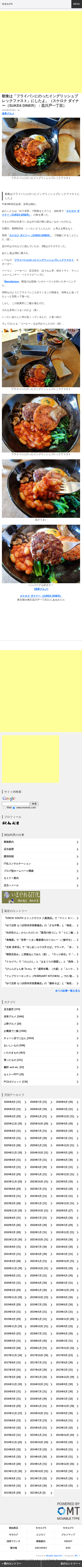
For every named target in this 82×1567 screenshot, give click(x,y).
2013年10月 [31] (39, 1471)
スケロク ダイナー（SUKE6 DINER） (30, 235)
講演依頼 (9, 856)
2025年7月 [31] (38, 1130)
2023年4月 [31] (38, 1196)
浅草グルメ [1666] (14, 1016)
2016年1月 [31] (38, 1406)
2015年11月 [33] (13, 1413)
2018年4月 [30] (38, 1340)
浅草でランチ (13, 1541)
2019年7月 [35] (38, 1304)
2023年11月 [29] (13, 1181)
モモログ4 (7, 4)
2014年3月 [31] (64, 1456)
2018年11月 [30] (13, 1326)
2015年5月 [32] (12, 1427)
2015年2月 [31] (12, 1435)
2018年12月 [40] (65, 1319)
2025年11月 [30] (13, 1123)
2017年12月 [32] (65, 1348)
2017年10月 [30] (39, 1355)
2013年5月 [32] (12, 1485)
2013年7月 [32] (38, 1478)
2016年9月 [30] (64, 1384)
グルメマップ (68, 1534)
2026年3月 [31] (64, 1109)
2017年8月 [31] (12, 1362)
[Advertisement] (41, 52)
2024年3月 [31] (64, 1167)
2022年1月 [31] (38, 1232)
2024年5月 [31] (12, 1167)
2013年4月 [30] (38, 1485)
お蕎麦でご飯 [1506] (15, 1031)
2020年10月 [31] (39, 1268)
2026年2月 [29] (12, 1116)
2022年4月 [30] (38, 1225)
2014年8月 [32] (12, 1449)
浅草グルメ (8, 113)
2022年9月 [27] (64, 1210)
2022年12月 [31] (65, 1203)
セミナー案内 (11, 878)
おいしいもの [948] (14, 1045)
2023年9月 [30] (64, 1181)
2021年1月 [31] (38, 1261)
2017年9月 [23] (64, 1355)
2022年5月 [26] (12, 1225)
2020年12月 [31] (65, 1261)
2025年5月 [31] (12, 1138)
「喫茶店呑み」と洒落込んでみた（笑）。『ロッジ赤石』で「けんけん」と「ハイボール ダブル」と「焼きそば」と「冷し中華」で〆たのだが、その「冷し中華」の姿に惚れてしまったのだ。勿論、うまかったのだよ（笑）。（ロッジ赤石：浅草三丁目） (42, 954)
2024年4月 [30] (38, 1167)
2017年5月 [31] (12, 1369)
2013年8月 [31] (12, 1478)
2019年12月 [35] (65, 1290)
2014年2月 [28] (12, 1464)
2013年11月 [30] (13, 1471)
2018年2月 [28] (12, 1348)
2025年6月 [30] (64, 1130)
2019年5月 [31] (12, 1311)
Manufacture (11, 281)
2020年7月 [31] (38, 1275)
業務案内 (9, 841)
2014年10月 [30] (39, 1442)
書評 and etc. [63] (14, 1067)
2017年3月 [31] (64, 1369)
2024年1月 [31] (38, 1174)
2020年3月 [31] (64, 1282)
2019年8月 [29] (12, 1304)
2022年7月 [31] (38, 1217)
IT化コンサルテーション (17, 863)
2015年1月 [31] (38, 1435)
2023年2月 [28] (12, 1203)
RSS (68, 1548)
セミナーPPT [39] (14, 1074)
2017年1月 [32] (38, 1377)
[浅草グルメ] (41, 589)
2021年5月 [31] (12, 1254)
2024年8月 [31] (12, 1159)
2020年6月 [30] (64, 1275)
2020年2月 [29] (12, 1290)
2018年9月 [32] (64, 1326)
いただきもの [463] (14, 1052)
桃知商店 (13, 1528)
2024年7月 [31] (38, 1159)
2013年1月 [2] (37, 1492)
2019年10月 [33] (39, 1297)
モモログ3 (68, 1528)
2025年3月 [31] (64, 1138)
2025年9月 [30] (64, 1123)
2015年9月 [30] (64, 1413)
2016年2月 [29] (12, 1406)
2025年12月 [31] (65, 1116)
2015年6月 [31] (64, 1420)
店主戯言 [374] (12, 1009)
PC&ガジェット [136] (16, 1081)
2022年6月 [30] (64, 1217)
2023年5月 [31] (12, 1196)
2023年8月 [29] (12, 1188)
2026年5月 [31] (12, 1109)
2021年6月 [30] (64, 1246)
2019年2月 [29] (12, 1319)
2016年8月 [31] (12, 1391)
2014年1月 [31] (38, 1464)
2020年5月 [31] (12, 1282)
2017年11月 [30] (13, 1355)
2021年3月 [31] (64, 1254)
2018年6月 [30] (64, 1333)
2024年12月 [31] (65, 1145)
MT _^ (77, 1556)
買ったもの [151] (13, 1060)
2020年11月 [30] (13, 1268)
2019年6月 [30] (64, 1304)
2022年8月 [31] (12, 1217)
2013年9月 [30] (64, 1471)
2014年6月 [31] (64, 1449)
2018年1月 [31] (38, 1348)
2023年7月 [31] (38, 1188)
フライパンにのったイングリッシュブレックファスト (44, 260)
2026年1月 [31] (38, 1116)
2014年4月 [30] (38, 1456)
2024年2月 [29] (12, 1174)
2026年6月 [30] (64, 1101)
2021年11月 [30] (13, 1239)
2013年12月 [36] (65, 1464)
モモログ (13, 1534)
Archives (41, 1548)
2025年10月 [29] (39, 1123)
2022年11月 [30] (13, 1210)
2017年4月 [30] (38, 1369)
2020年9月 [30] (64, 1268)
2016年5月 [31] (12, 1398)
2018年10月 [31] (39, 1326)
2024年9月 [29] (64, 1152)
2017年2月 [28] (12, 1377)
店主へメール (11, 885)
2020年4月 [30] (38, 1282)
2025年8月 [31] (12, 1130)
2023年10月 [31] (39, 1181)
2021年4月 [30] (38, 1254)
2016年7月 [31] (38, 1391)
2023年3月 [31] (64, 1196)
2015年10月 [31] (39, 1413)
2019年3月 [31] (64, 1311)
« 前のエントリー (11, 1563)
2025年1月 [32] (38, 1145)
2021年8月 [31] (12, 1246)
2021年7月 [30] (38, 1246)
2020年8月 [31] (12, 1275)
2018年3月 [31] (64, 1340)
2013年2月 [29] (12, 1492)
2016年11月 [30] (13, 1384)
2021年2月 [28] (12, 1261)
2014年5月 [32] (12, 1456)
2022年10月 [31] (39, 1210)
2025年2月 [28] (12, 1145)
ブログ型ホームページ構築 (19, 870)
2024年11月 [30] (13, 1152)
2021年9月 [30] (64, 1239)
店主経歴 (9, 849)
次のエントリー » (70, 1563)
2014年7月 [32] (38, 1449)
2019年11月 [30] (13, 1297)
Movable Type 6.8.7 (54, 1556)
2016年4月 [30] (38, 1398)
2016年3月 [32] (64, 1398)
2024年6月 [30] (64, 1159)
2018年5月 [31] (12, 1340)
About (68, 1541)
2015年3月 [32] (64, 1427)
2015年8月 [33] (12, 1420)
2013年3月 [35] (64, 1485)
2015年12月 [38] (65, 1406)
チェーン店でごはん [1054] (19, 1038)
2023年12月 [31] (65, 1174)
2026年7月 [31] (38, 1101)
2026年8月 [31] (12, 1101)
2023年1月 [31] (38, 1203)
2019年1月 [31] (38, 1319)
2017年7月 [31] (38, 1362)
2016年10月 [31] (39, 1384)
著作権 (13, 1548)
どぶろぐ (40, 1534)
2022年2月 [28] (12, 1232)
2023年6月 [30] (64, 1188)
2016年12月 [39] (65, 1377)
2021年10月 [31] (39, 1239)
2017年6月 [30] (64, 1362)
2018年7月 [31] (38, 1333)
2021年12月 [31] (65, 1232)
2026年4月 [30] (38, 1109)
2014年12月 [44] (65, 1435)
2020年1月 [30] (38, 1290)
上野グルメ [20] (12, 1023)
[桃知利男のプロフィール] (10, 822)
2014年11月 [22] (13, 1442)
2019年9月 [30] (64, 1297)
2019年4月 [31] (38, 1311)
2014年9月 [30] (64, 1442)
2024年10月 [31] (39, 1152)
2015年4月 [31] (38, 1427)
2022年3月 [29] (64, 1225)
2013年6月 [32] (64, 1478)
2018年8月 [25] (12, 1333)
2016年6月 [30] (64, 1391)
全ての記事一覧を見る (67, 990)
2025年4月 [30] (38, 1138)
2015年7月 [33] (38, 1420)
